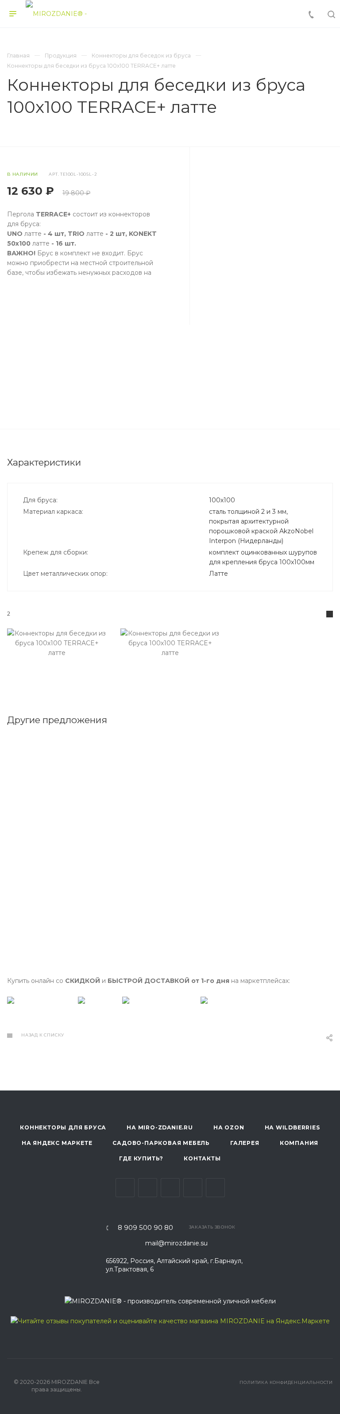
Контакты (202, 1158)
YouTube (170, 1187)
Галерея (244, 1143)
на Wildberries (292, 1127)
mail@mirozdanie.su (176, 1243)
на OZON (228, 1127)
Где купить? (141, 1158)
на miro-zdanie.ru (160, 1127)
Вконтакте (125, 1187)
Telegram (147, 1187)
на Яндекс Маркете (57, 1143)
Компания (299, 1143)
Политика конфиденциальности (286, 1382)
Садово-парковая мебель (161, 1143)
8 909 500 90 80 (145, 1228)
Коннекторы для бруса (63, 1127)
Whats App (215, 1187)
